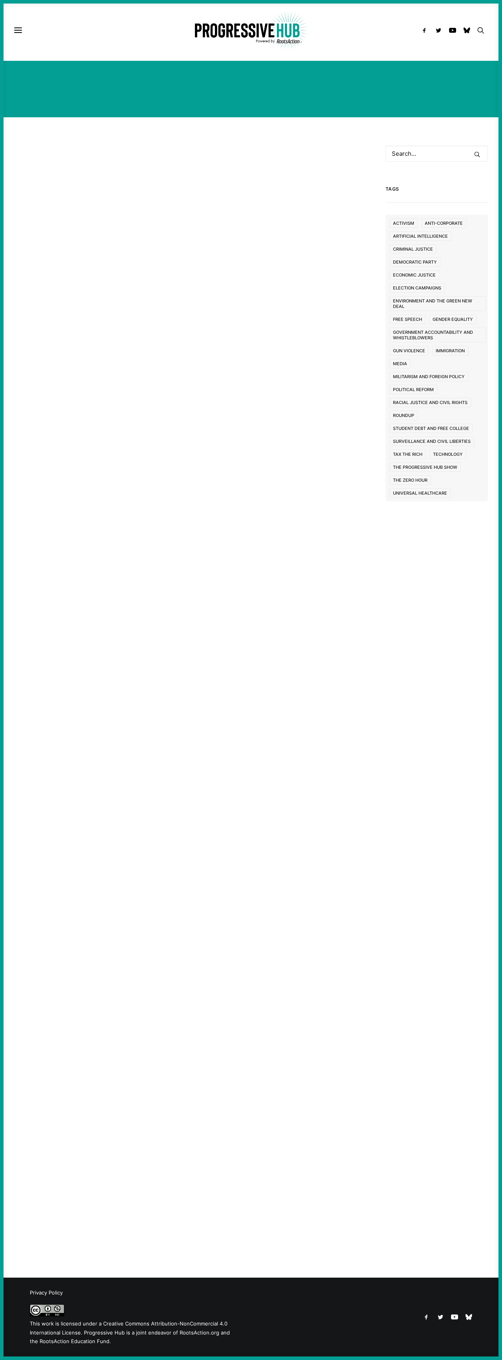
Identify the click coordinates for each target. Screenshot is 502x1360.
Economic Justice (414, 275)
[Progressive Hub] (250, 30)
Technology (448, 454)
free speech (407, 319)
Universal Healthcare (420, 493)
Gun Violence (409, 350)
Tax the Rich (407, 454)
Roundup (403, 415)
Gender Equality (453, 319)
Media (400, 363)
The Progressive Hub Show (425, 467)
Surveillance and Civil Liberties (432, 441)
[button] (426, 30)
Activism (403, 223)
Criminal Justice (413, 249)
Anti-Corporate (444, 223)
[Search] (437, 154)
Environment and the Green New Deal (432, 303)
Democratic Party (415, 262)
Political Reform (413, 389)
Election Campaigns (417, 288)
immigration (450, 350)
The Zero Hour (410, 480)
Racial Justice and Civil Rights (430, 402)
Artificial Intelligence (420, 236)
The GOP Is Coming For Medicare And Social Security (182, 1186)
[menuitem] (426, 30)
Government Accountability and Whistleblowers (433, 335)
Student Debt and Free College (431, 428)
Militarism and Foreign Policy (429, 376)
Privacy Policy (46, 1292)
